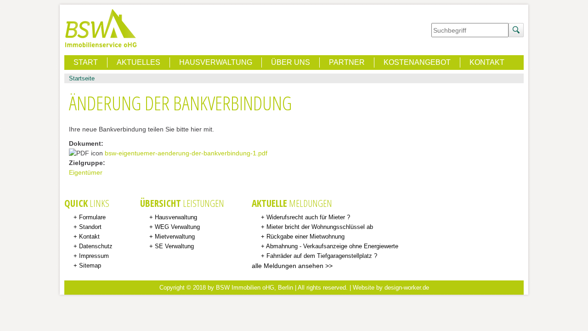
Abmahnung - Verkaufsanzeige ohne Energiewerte (332, 246)
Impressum (94, 256)
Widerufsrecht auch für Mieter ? (308, 217)
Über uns (290, 62)
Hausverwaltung (215, 62)
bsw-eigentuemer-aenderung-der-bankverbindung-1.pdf (186, 153)
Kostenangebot (417, 62)
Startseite (82, 78)
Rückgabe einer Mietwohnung (305, 237)
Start (86, 62)
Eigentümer (85, 172)
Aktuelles (138, 62)
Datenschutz (96, 246)
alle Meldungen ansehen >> (292, 265)
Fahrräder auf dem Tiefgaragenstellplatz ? (321, 256)
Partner (347, 62)
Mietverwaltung (175, 237)
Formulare (92, 217)
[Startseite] (100, 28)
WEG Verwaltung (177, 227)
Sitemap (90, 266)
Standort (90, 227)
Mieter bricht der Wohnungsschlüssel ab (319, 227)
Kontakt (486, 62)
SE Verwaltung (174, 246)
